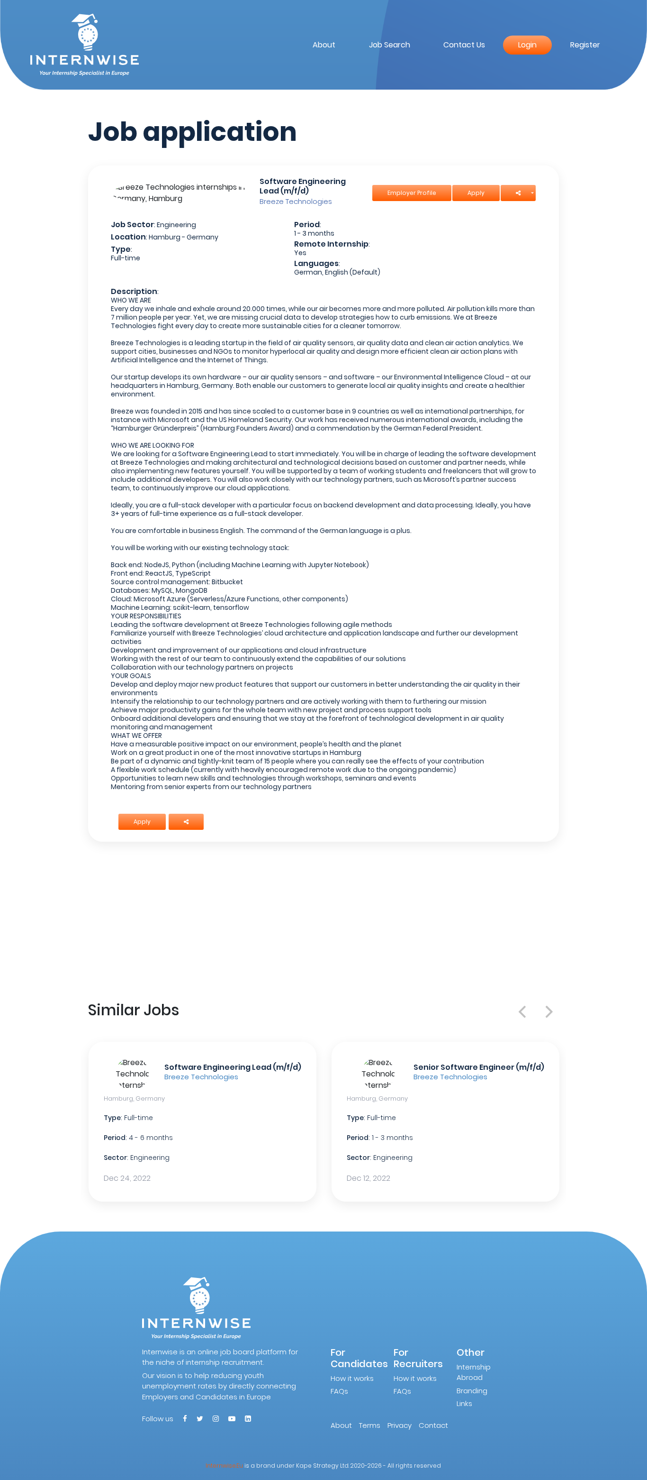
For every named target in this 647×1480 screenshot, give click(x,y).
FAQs (339, 1391)
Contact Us (464, 44)
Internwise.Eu (224, 1466)
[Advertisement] (323, 919)
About (324, 44)
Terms (369, 1425)
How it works (352, 1378)
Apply (476, 193)
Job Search (389, 44)
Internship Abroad (474, 1372)
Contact (433, 1425)
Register (585, 44)
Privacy (399, 1425)
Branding (472, 1391)
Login (527, 44)
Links (464, 1403)
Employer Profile (411, 193)
